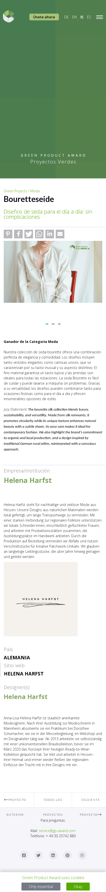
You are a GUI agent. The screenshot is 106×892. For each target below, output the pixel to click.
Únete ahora (44, 17)
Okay (78, 886)
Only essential (41, 886)
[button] (8, 234)
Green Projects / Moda (22, 191)
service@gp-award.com (57, 830)
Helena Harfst (24, 673)
